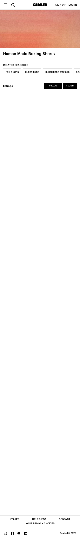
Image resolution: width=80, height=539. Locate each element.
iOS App (14, 519)
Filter (70, 86)
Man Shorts (12, 72)
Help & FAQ (39, 519)
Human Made (32, 72)
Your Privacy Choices (40, 523)
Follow (53, 86)
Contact (64, 519)
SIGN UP (60, 4)
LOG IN (73, 4)
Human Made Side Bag (57, 72)
